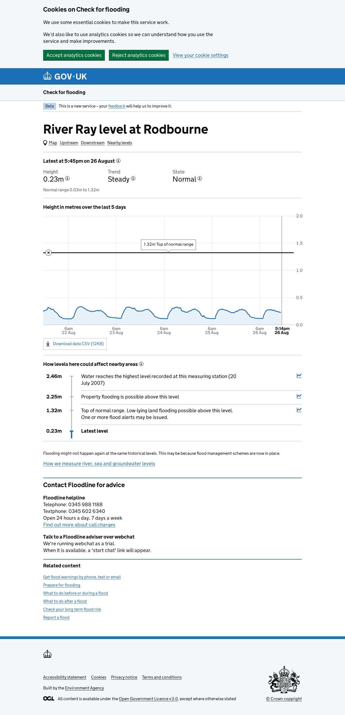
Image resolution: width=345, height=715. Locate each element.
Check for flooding (64, 92)
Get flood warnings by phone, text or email (82, 576)
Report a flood (56, 617)
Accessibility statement (64, 677)
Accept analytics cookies (74, 55)
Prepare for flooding (61, 585)
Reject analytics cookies (138, 55)
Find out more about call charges (79, 525)
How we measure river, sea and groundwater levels (99, 463)
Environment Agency (84, 687)
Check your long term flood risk (72, 609)
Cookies (98, 677)
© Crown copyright (284, 698)
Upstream (69, 142)
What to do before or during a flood (75, 593)
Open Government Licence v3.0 (148, 698)
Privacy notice (124, 677)
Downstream (93, 142)
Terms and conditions (162, 677)
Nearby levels (119, 142)
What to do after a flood (65, 601)
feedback (116, 106)
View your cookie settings (201, 55)
